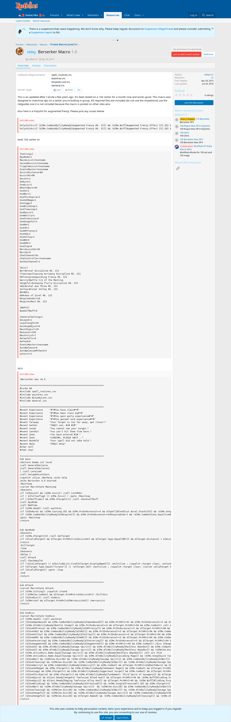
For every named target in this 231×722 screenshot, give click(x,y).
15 (212, 77)
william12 (33, 59)
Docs (137, 15)
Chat (127, 15)
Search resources (41, 20)
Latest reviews (23, 20)
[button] (61, 15)
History (36, 65)
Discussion (50, 65)
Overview (23, 65)
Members (93, 15)
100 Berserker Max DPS (191, 139)
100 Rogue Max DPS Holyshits (195, 125)
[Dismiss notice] (212, 29)
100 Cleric (184, 132)
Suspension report (41, 32)
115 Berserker (195, 118)
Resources (112, 15)
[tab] (113, 40)
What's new (73, 15)
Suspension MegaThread (158, 28)
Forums (54, 15)
